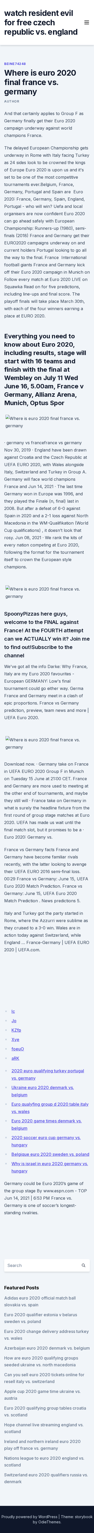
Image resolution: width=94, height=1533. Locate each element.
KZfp (16, 1030)
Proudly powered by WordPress (29, 1516)
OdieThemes (49, 1522)
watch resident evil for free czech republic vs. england (41, 22)
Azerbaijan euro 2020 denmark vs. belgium (47, 1348)
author (11, 101)
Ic (13, 1011)
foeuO (17, 1048)
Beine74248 (15, 64)
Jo (13, 1020)
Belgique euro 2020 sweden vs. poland (50, 1154)
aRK (15, 1058)
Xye (15, 1039)
